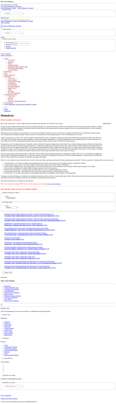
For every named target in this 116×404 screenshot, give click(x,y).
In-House (10, 98)
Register (8, 46)
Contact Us (7, 323)
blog (5, 73)
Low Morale (8, 299)
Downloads (7, 76)
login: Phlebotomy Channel (25, 8)
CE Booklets (11, 83)
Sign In (3, 18)
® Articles (14, 81)
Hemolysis (7, 286)
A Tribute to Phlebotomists (15, 68)
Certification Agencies (10, 347)
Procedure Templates (14, 86)
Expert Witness (8, 103)
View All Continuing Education (17, 101)
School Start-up (12, 80)
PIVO (65, 163)
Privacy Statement (6, 395)
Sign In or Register (6, 55)
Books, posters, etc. (9, 75)
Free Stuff (11, 91)
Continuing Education (10, 94)
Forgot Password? (11, 48)
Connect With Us (8, 358)
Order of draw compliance (11, 292)
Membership (8, 71)
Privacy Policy (8, 331)
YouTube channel (13, 65)
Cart (7, 18)
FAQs (6, 345)
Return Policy (8, 335)
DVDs (10, 63)
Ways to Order (8, 333)
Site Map (7, 352)
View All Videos (12, 70)
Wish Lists (7, 326)
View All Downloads (14, 93)
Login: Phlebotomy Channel (25, 21)
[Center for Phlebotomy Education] (11, 6)
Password (8, 44)
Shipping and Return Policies (9, 398)
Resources (6, 338)
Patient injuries (8, 294)
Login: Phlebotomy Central (8, 21)
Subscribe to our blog (9, 375)
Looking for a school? (10, 348)
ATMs (10, 89)
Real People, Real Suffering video (17, 67)
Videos (6, 58)
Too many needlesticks (10, 297)
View (7, 196)
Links (6, 353)
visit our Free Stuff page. (54, 184)
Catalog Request (9, 328)
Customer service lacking (11, 289)
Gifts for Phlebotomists (10, 350)
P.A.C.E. (10, 99)
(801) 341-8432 (5, 22)
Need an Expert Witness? (11, 301)
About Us (7, 322)
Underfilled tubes (9, 291)
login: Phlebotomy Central (8, 8)
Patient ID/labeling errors (11, 287)
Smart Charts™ (12, 88)
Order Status (8, 325)
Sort (7, 206)
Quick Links (6, 314)
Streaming (11, 62)
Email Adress (9, 42)
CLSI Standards (12, 85)
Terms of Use (8, 330)
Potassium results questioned (12, 296)
